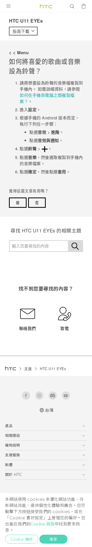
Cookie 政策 (42, 524)
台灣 (49, 410)
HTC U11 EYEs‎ (53, 368)
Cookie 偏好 (21, 539)
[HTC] (46, 6)
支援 (28, 368)
